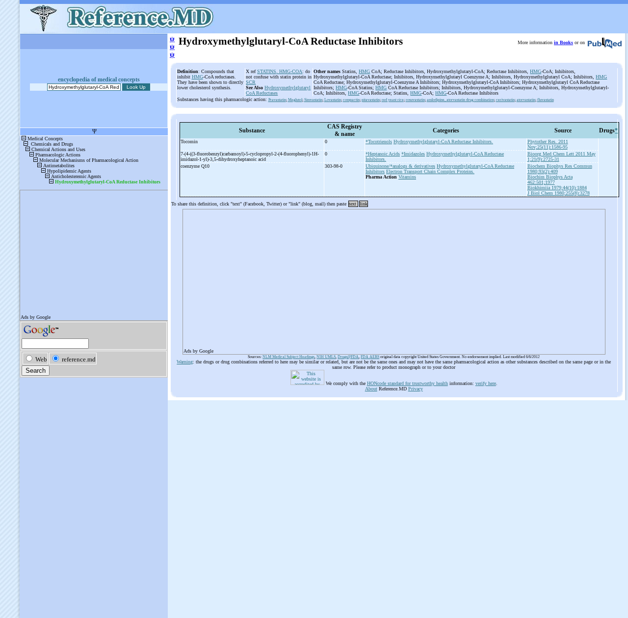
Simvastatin (313, 100)
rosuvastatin (415, 100)
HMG (197, 76)
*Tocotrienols (379, 141)
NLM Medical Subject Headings (288, 357)
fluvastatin (545, 100)
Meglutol (295, 100)
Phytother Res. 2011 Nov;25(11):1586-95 (547, 144)
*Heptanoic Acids (383, 153)
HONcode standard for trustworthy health (407, 383)
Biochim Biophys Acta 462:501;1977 (550, 179)
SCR (251, 82)
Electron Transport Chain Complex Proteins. (430, 171)
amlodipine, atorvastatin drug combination (460, 100)
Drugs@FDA (348, 357)
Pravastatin (277, 100)
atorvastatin (526, 100)
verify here (485, 383)
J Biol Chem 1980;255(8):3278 (558, 193)
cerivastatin (505, 100)
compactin (351, 100)
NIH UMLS (326, 357)
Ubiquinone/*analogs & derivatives (400, 166)
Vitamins (407, 177)
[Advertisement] (393, 278)
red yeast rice (393, 100)
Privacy (415, 388)
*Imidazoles (413, 153)
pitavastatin (371, 100)
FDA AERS (370, 357)
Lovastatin (332, 100)
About (371, 388)
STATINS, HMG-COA (279, 71)
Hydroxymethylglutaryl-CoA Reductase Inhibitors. (443, 141)
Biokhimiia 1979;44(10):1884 (557, 187)
